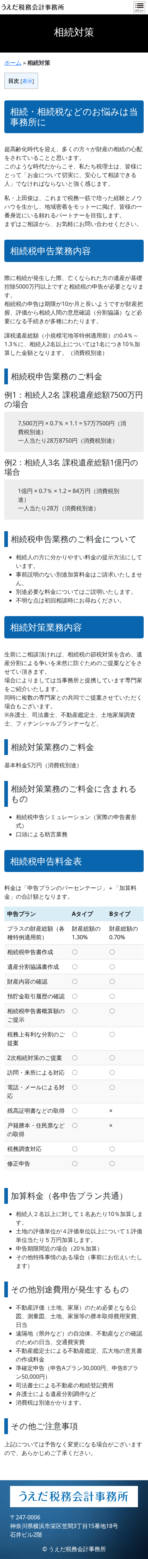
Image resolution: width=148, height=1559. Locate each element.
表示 (27, 80)
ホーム (13, 63)
